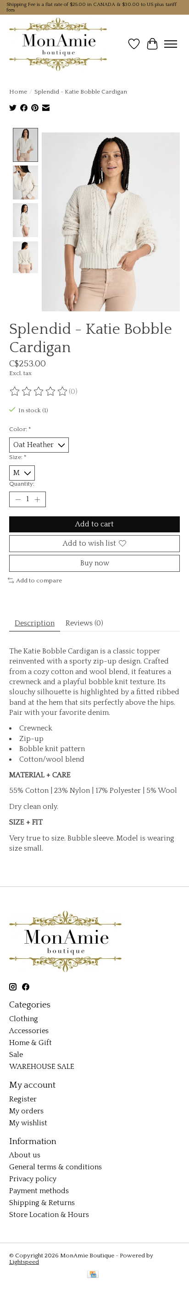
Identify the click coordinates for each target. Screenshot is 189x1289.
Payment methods (39, 1191)
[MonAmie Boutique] (58, 44)
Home (18, 92)
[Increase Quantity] (37, 499)
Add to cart (94, 524)
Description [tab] (35, 623)
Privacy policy (32, 1179)
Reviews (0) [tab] (84, 623)
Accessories (29, 1031)
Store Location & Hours (49, 1215)
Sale (16, 1055)
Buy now (94, 563)
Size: (18, 457)
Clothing (23, 1019)
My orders (26, 1111)
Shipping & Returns (42, 1203)
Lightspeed (24, 1262)
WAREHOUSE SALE (41, 1066)
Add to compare (39, 580)
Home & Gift (30, 1043)
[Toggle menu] (170, 44)
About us (24, 1155)
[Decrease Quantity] (18, 499)
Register (23, 1099)
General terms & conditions (55, 1167)
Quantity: (21, 484)
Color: (20, 429)
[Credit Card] (93, 1275)
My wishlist (28, 1123)
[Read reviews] (39, 391)
